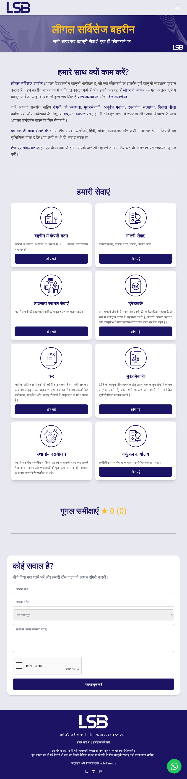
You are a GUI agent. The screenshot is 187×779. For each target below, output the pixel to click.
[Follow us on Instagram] (93, 771)
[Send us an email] (101, 771)
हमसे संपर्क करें (101, 742)
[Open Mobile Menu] (177, 7)
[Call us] (86, 771)
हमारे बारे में (83, 742)
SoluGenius (108, 763)
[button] (135, 259)
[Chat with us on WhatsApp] (174, 766)
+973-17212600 (115, 735)
